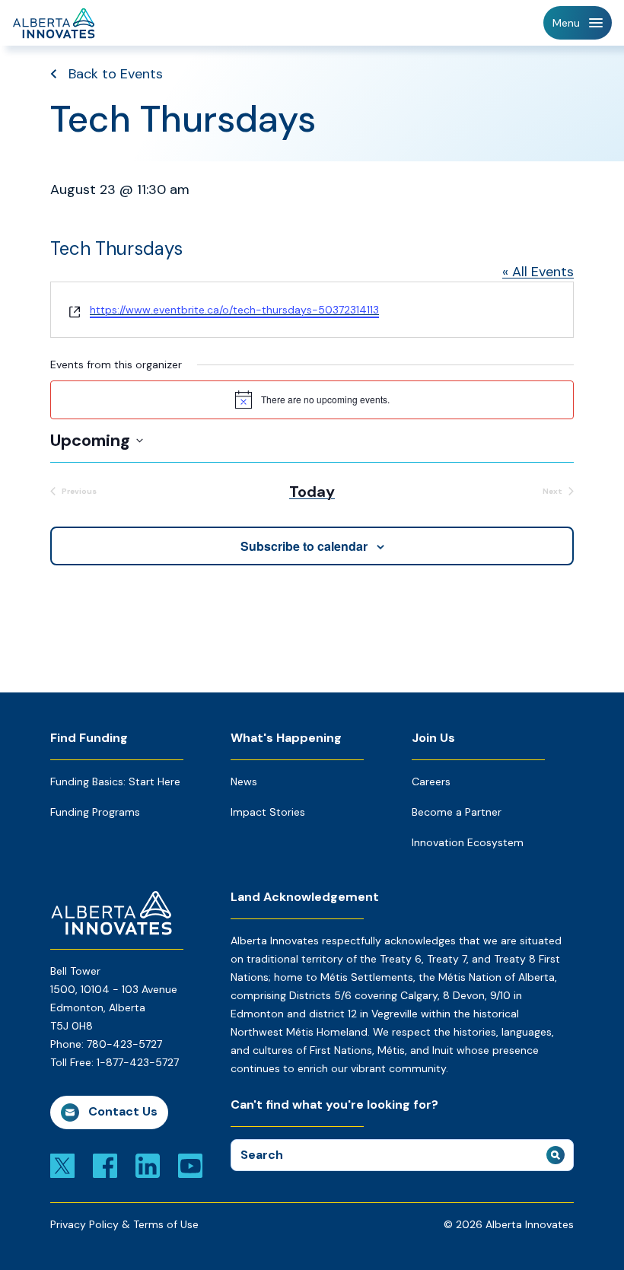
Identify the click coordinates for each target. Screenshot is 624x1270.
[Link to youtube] (190, 1165)
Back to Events (115, 74)
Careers (431, 781)
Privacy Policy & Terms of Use (124, 1224)
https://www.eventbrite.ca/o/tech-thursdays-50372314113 (234, 310)
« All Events (538, 272)
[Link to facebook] (105, 1165)
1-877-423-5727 (138, 1062)
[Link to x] (62, 1165)
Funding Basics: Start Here (115, 781)
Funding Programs (95, 812)
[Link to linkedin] (147, 1165)
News (244, 781)
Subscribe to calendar (304, 546)
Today (312, 491)
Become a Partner (456, 812)
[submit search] (555, 1155)
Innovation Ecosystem (468, 842)
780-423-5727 (124, 1044)
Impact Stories (268, 812)
